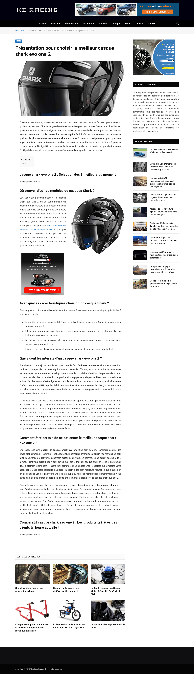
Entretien (103, 23)
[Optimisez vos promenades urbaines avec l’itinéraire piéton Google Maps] (140, 167)
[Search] (177, 23)
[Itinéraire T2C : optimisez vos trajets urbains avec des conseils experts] (140, 198)
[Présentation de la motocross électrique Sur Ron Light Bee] (70, 610)
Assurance (88, 23)
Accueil (42, 23)
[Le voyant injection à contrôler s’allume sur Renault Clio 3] (140, 153)
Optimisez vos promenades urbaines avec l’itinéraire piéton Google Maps (163, 167)
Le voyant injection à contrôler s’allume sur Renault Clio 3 (164, 150)
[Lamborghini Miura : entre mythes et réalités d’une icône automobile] (140, 255)
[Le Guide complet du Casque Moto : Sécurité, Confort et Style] (108, 574)
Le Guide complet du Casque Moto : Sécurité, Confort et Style (106, 591)
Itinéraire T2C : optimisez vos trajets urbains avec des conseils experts (163, 197)
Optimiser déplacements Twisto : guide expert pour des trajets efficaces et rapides (164, 226)
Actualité (55, 23)
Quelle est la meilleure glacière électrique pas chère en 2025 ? (163, 284)
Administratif (71, 23)
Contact (152, 23)
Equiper (117, 23)
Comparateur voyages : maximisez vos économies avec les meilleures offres (162, 269)
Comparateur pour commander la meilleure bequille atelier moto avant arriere (32, 627)
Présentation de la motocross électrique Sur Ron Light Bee (69, 626)
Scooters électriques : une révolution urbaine (29, 590)
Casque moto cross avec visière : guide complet (66, 590)
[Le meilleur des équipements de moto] (108, 610)
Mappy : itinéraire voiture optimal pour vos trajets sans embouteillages (163, 212)
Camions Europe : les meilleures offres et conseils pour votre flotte (163, 240)
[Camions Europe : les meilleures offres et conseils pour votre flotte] (140, 241)
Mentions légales (37, 669)
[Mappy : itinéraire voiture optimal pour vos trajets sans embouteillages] (140, 212)
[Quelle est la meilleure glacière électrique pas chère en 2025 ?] (140, 284)
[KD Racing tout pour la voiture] (36, 10)
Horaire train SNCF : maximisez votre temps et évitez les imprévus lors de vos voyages (162, 182)
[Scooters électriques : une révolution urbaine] (32, 574)
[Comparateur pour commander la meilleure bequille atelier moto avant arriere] (32, 610)
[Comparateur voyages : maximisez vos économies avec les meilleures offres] (140, 270)
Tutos (138, 23)
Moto (128, 23)
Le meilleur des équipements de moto (108, 626)
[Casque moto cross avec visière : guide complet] (70, 574)
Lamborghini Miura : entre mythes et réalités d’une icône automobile (164, 255)
